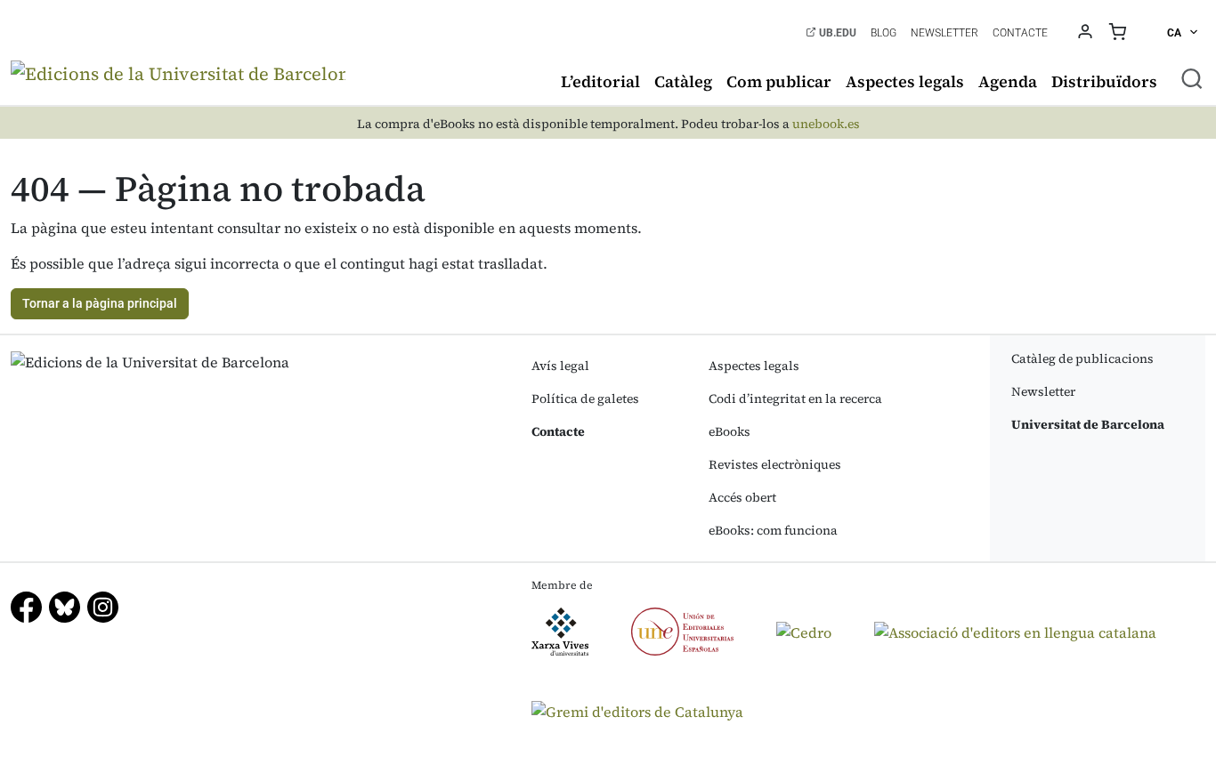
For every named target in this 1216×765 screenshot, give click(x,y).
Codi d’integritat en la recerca (795, 398)
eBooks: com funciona (773, 530)
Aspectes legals (905, 81)
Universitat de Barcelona (1087, 424)
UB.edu (836, 33)
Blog (883, 33)
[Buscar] (1192, 78)
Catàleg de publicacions (1082, 358)
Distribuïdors (1104, 81)
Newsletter (944, 33)
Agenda (1007, 81)
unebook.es (826, 124)
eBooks (729, 431)
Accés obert (742, 497)
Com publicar (778, 81)
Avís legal (560, 365)
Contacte (1020, 33)
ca (1175, 33)
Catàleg (683, 81)
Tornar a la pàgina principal (99, 303)
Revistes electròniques (775, 464)
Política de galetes (585, 398)
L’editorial (600, 81)
